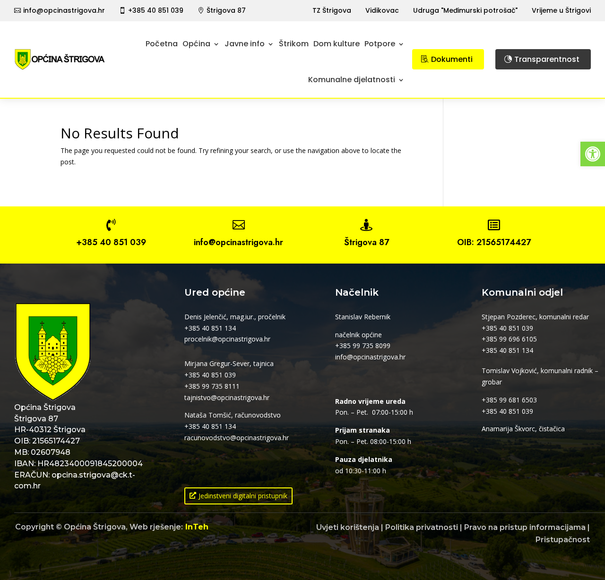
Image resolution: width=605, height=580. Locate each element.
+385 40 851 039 (155, 10)
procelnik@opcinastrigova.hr (227, 338)
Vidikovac (382, 10)
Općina (196, 43)
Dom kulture (336, 43)
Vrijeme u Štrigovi (561, 10)
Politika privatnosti (421, 527)
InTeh (196, 526)
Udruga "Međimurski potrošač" (465, 10)
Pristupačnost (563, 539)
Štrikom (294, 43)
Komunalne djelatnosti (351, 79)
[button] (592, 154)
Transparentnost (546, 59)
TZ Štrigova (331, 10)
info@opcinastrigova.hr (64, 10)
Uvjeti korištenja (347, 527)
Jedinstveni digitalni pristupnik (243, 495)
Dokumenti (452, 59)
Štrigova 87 (226, 10)
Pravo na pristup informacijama (525, 527)
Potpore (379, 43)
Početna (162, 43)
